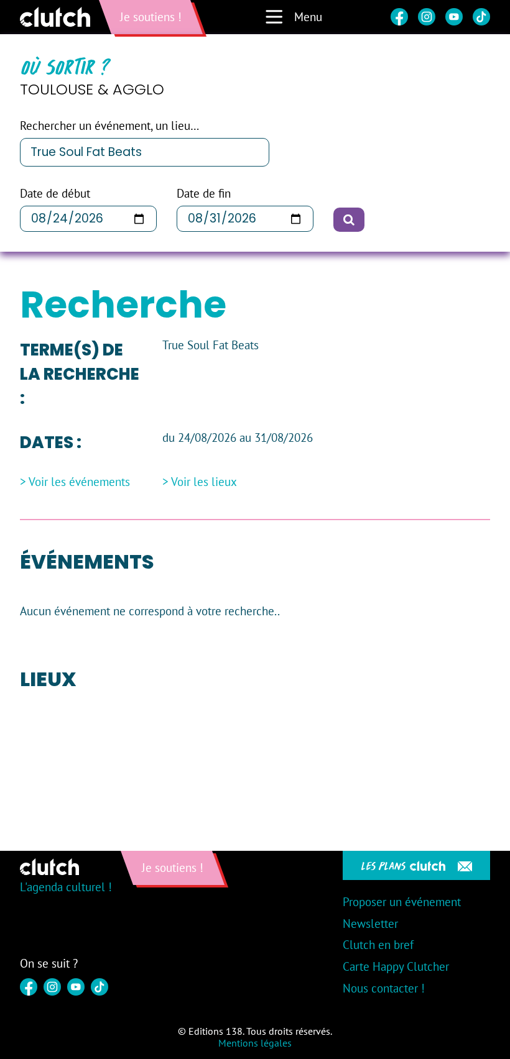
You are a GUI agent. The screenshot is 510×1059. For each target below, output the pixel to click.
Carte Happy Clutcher (396, 966)
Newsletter (370, 923)
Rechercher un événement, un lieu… (109, 126)
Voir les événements (79, 482)
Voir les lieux (204, 482)
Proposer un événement (402, 901)
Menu (308, 16)
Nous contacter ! (384, 988)
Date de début (55, 193)
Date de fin (204, 193)
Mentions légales (255, 1043)
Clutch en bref (378, 944)
